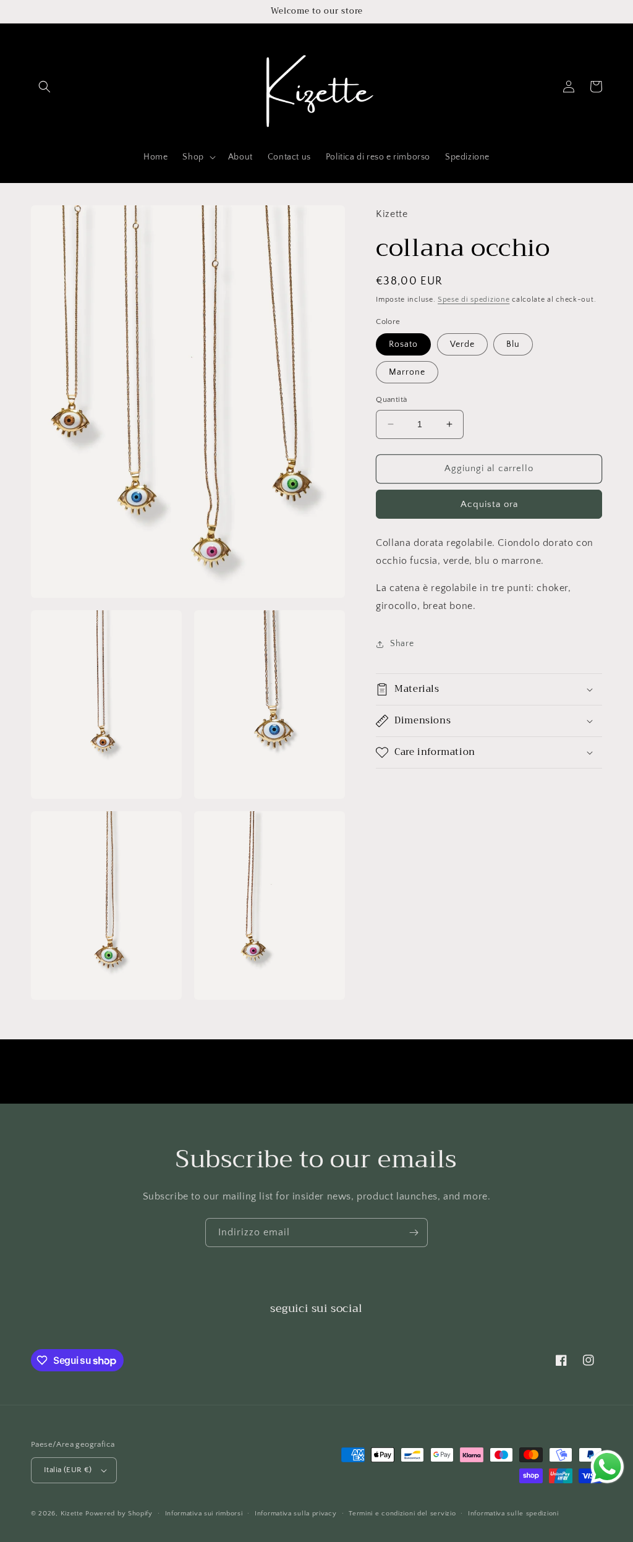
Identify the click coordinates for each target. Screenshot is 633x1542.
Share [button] (402, 644)
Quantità (391, 399)
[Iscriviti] (413, 1232)
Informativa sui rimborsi (204, 1513)
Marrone (407, 372)
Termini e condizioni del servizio (402, 1513)
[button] (44, 86)
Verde (462, 344)
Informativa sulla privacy (296, 1513)
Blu (513, 344)
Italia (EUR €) (68, 1469)
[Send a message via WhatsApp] (607, 1466)
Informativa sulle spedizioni (513, 1513)
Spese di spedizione (473, 300)
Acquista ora (489, 504)
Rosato (403, 344)
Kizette (72, 1513)
